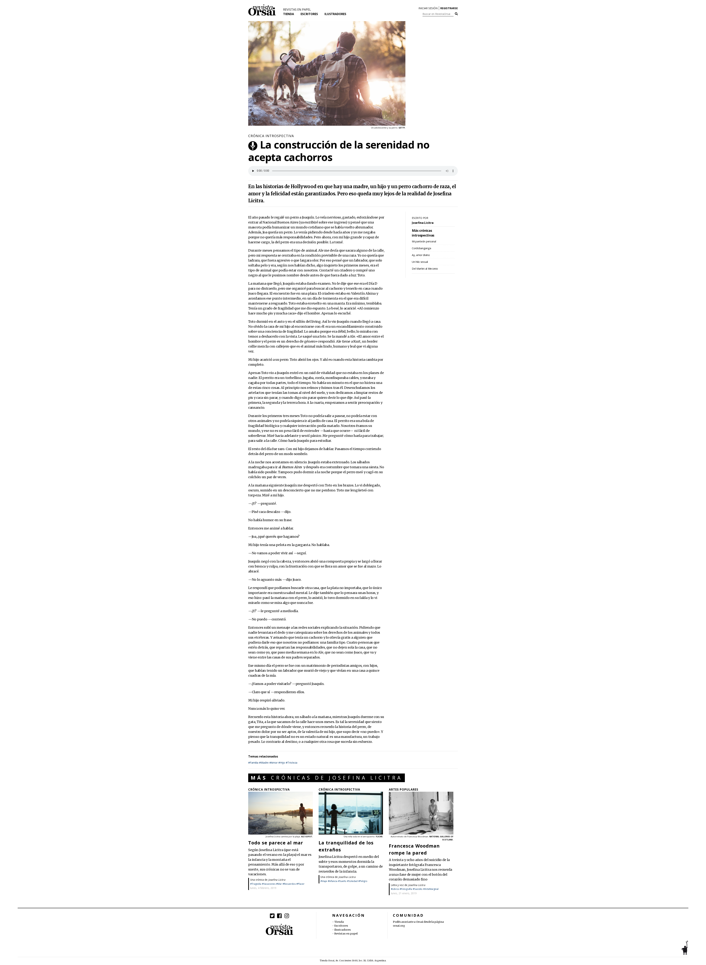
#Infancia (332, 881)
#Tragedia (255, 883)
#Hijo (281, 762)
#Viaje (323, 881)
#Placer (300, 883)
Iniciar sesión (428, 8)
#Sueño (342, 881)
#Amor (273, 762)
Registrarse (449, 8)
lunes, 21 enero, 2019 (404, 893)
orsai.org (399, 925)
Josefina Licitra (276, 879)
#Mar (279, 883)
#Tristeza (291, 762)
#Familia (253, 762)
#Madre (264, 762)
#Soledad (352, 881)
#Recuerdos (289, 883)
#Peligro (362, 881)
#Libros (395, 889)
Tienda (288, 14)
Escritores (309, 14)
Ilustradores (335, 14)
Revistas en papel (297, 10)
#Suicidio (417, 889)
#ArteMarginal (430, 889)
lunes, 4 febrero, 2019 (263, 888)
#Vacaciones (268, 883)
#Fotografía (406, 889)
